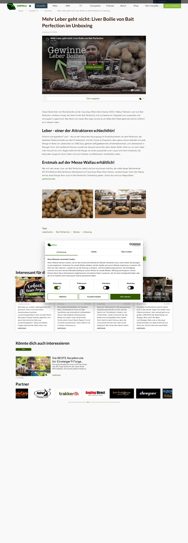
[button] (68, 402)
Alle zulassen (125, 297)
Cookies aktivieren (94, 67)
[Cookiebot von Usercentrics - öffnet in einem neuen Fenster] (131, 244)
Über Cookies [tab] (126, 252)
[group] (37, 393)
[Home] (30, 5)
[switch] (82, 287)
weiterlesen (22, 328)
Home (20, 11)
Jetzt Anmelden (172, 6)
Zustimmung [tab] (61, 252)
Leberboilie (47, 232)
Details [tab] (94, 252)
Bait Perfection (63, 232)
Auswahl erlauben (94, 297)
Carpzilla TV (33, 11)
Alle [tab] (23, 349)
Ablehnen (62, 297)
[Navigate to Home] (30, 6)
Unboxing (48, 11)
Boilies (76, 232)
